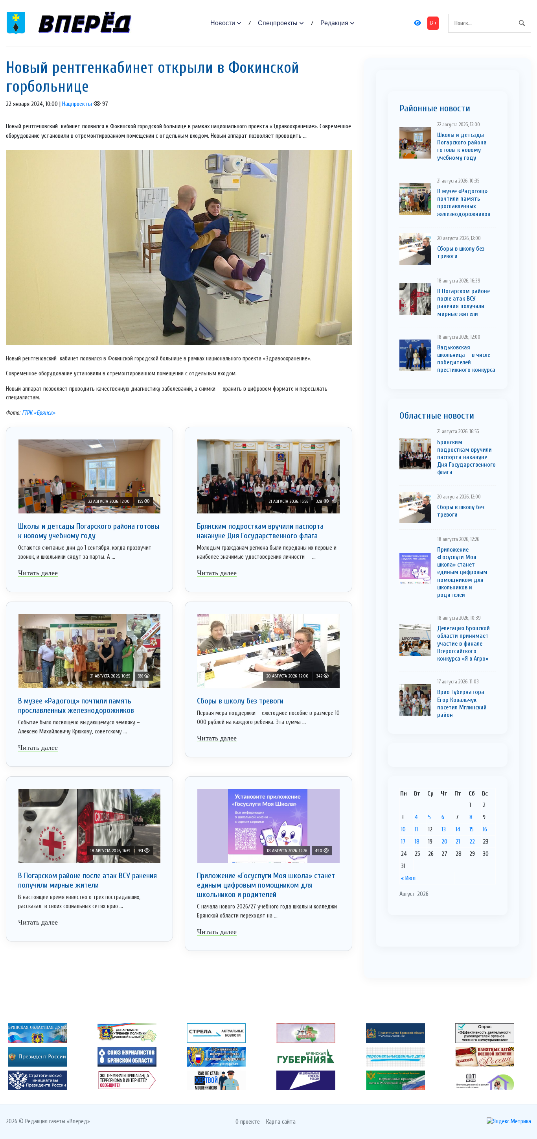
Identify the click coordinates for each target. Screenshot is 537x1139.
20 (444, 841)
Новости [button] (222, 23)
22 (472, 841)
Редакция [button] (334, 23)
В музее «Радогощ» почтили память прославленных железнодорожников (76, 705)
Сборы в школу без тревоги (240, 700)
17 (403, 841)
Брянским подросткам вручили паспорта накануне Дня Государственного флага (260, 531)
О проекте (247, 1121)
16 (485, 829)
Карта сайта (281, 1121)
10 (403, 829)
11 (416, 829)
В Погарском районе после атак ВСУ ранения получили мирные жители (87, 880)
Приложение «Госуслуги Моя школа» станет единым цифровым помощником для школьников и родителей (266, 885)
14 (458, 829)
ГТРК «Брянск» (38, 413)
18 (417, 841)
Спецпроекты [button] (278, 23)
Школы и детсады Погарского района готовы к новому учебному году (88, 531)
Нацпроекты (77, 103)
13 (443, 829)
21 (458, 841)
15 (471, 829)
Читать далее (38, 573)
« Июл (408, 878)
